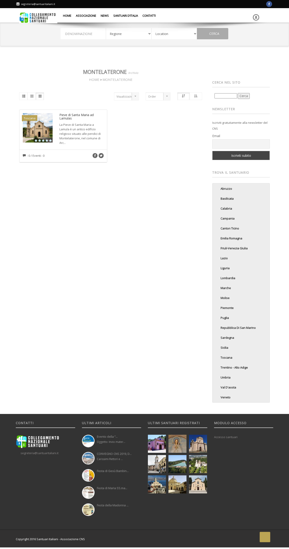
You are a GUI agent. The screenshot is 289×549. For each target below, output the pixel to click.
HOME (94, 79)
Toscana (226, 357)
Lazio (224, 258)
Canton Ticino (230, 228)
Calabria (226, 208)
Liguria (225, 268)
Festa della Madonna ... (112, 505)
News (105, 16)
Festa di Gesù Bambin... (113, 471)
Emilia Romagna (231, 238)
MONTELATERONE (118, 79)
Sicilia (224, 348)
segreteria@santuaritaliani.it (38, 4)
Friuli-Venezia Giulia (234, 248)
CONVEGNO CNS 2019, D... (114, 454)
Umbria (226, 377)
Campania (228, 218)
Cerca (213, 33)
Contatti (149, 16)
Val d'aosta (228, 387)
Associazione (86, 16)
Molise (225, 298)
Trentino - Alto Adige (234, 367)
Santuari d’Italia (125, 16)
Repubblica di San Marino (238, 328)
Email (216, 136)
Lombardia (228, 278)
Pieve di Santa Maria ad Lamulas (76, 116)
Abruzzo (226, 189)
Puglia (225, 318)
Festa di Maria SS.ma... (112, 488)
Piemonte (227, 308)
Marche (226, 288)
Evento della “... (107, 437)
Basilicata (227, 198)
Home (67, 16)
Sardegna (227, 338)
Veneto (226, 397)
